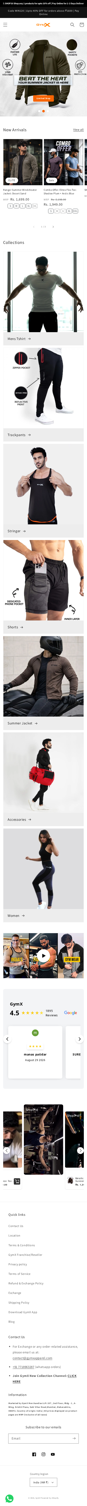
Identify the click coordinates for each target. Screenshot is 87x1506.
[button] (5, 24)
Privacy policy (17, 1264)
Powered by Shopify (50, 1498)
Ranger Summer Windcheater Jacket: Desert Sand (20, 191)
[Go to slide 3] (48, 111)
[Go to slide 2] (43, 111)
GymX (37, 1498)
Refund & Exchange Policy (25, 1283)
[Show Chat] (10, 1498)
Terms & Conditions (21, 1245)
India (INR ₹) (40, 1482)
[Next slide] (82, 74)
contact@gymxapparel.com (32, 1358)
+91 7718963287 (23, 1367)
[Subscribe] (74, 1438)
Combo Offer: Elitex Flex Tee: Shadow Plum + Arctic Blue (60, 191)
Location (14, 1235)
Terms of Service (19, 1274)
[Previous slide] (5, 74)
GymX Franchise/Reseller (25, 1255)
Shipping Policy (18, 1302)
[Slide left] (34, 226)
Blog (11, 1322)
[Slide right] (53, 226)
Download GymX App (22, 1312)
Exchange (14, 1293)
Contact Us (15, 1226)
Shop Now (43, 98)
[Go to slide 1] (39, 111)
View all (78, 129)
